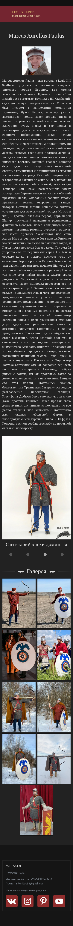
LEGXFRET (23, 12)
